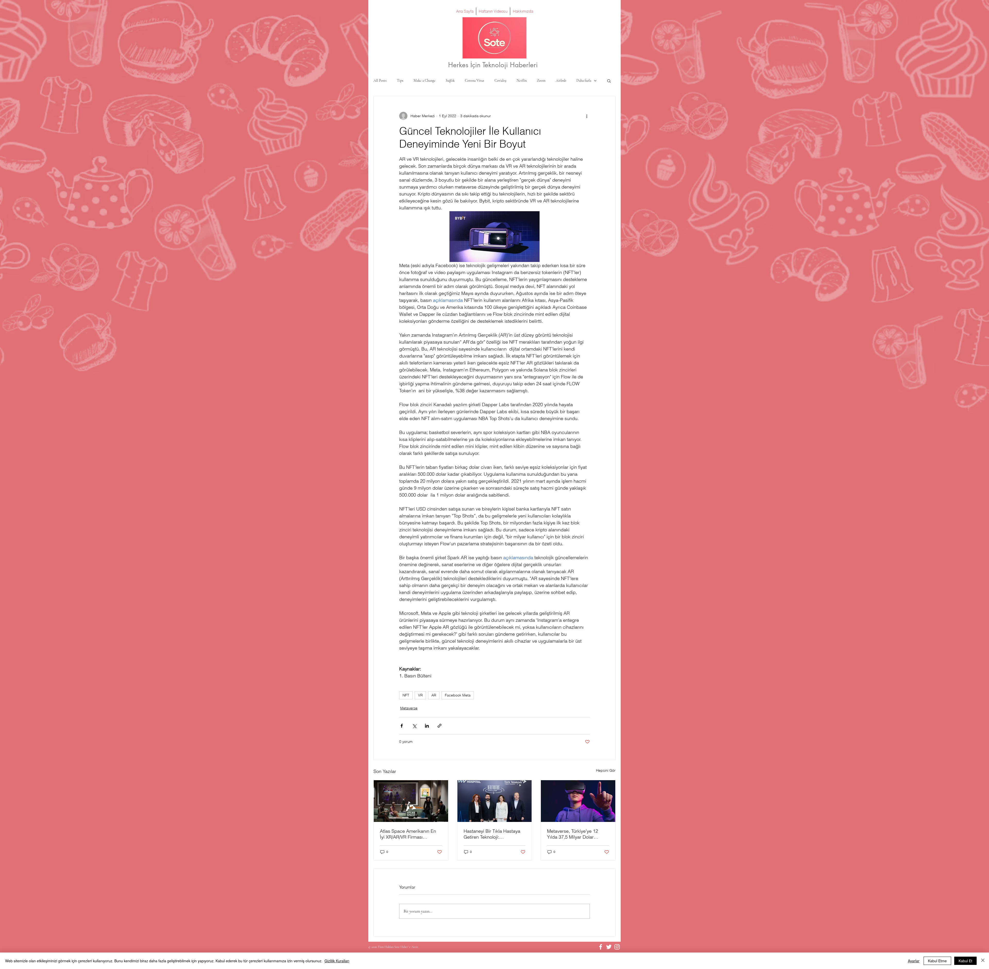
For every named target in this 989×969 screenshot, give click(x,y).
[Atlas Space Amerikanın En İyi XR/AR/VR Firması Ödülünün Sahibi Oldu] (411, 801)
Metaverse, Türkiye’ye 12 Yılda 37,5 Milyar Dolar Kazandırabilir (572, 834)
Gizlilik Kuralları (337, 960)
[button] (609, 81)
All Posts (380, 80)
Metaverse (408, 708)
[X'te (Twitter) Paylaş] (414, 725)
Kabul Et (965, 960)
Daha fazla (583, 80)
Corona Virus (474, 80)
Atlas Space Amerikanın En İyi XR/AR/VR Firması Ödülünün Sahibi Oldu (408, 834)
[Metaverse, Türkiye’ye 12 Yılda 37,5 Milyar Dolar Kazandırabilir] (578, 801)
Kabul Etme (937, 960)
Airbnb (561, 80)
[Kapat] (983, 961)
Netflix (522, 80)
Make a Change (425, 80)
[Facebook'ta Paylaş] (401, 725)
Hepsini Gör (606, 770)
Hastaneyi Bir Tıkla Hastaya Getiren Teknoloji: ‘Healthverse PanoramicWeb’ (493, 834)
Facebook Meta (458, 695)
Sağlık (450, 80)
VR (420, 695)
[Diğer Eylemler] (587, 116)
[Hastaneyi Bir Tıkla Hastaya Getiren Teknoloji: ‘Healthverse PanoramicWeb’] (494, 801)
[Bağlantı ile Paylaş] (439, 725)
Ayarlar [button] (913, 960)
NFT (406, 695)
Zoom (541, 80)
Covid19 (500, 80)
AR (433, 695)
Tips (400, 80)
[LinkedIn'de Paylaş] (426, 725)
